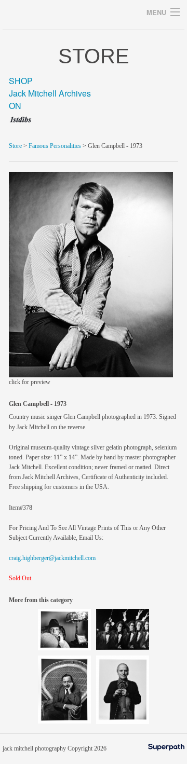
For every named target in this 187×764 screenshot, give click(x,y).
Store (15, 145)
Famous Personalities (55, 145)
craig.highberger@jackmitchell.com (52, 558)
